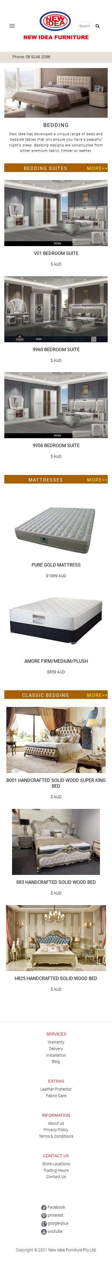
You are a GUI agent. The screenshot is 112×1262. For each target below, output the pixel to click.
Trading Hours (56, 1170)
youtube (54, 1231)
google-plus (57, 1223)
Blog (56, 1061)
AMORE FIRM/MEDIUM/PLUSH (56, 661)
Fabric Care (56, 1095)
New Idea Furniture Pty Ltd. (72, 1250)
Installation (56, 1055)
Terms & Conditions (56, 1136)
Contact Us (56, 1176)
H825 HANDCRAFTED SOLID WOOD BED (56, 978)
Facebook (56, 1207)
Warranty (56, 1042)
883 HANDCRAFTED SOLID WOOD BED (56, 882)
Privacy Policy (56, 1129)
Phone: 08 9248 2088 (31, 57)
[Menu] (12, 25)
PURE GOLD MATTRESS (56, 565)
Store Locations (56, 1163)
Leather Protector (56, 1089)
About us (56, 1123)
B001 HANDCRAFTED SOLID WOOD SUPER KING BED (56, 783)
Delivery (56, 1048)
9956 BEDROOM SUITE (56, 445)
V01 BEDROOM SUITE (56, 253)
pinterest (55, 1215)
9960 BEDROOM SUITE (56, 349)
